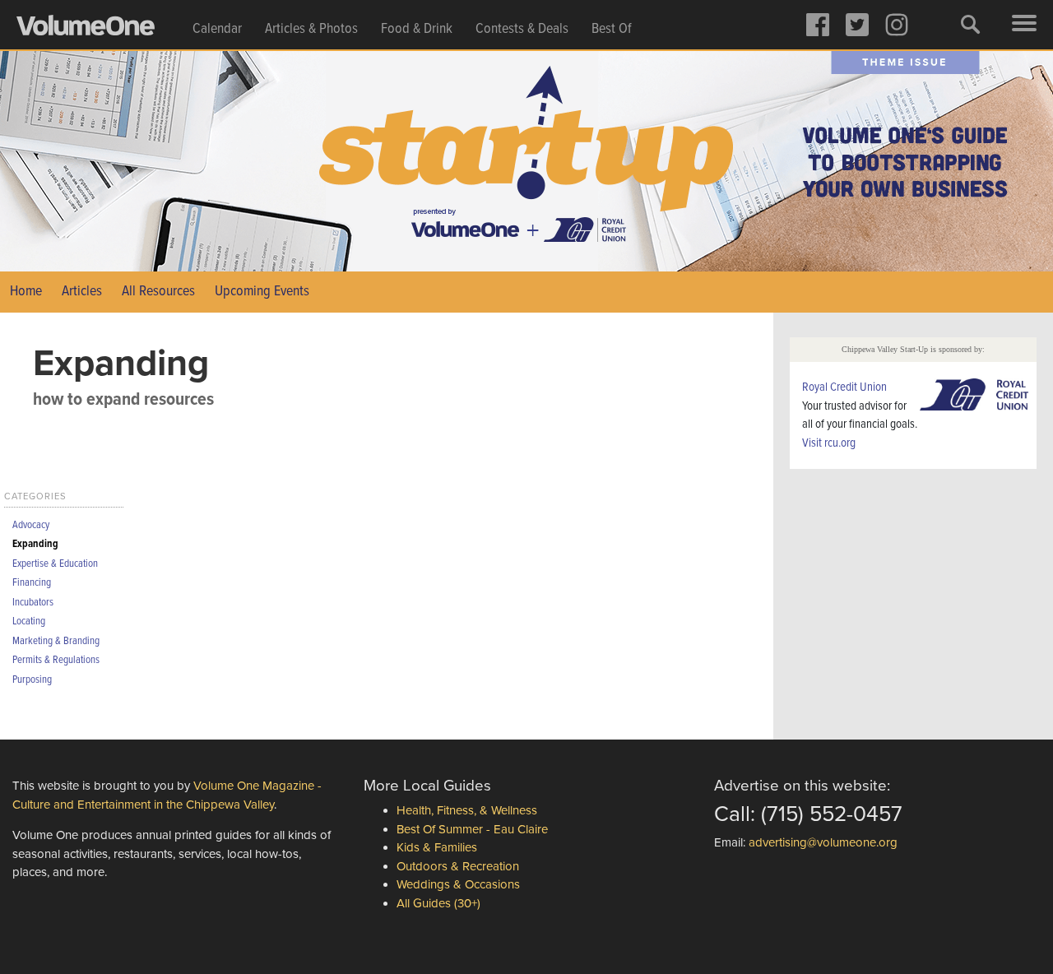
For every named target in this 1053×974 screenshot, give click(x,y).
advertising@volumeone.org (823, 842)
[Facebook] (817, 24)
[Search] (970, 24)
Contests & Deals (521, 29)
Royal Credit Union (844, 387)
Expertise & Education (55, 564)
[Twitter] (857, 24)
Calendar (217, 29)
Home (26, 291)
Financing (31, 583)
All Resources (158, 291)
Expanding (35, 544)
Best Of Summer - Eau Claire (472, 829)
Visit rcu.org (829, 443)
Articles (82, 291)
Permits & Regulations (56, 660)
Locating (28, 621)
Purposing (32, 680)
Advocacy (30, 525)
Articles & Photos (311, 29)
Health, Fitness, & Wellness (467, 810)
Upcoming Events (262, 291)
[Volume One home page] (98, 29)
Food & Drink (416, 29)
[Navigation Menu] (1024, 24)
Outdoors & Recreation (458, 866)
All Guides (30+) (438, 903)
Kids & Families (437, 847)
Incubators (32, 603)
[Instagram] (896, 24)
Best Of (611, 29)
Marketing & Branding (56, 641)
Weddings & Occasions (458, 884)
